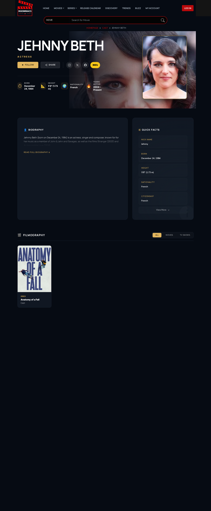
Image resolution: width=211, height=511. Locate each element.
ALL (157, 235)
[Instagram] (69, 65)
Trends (126, 8)
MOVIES (169, 235)
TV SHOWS (185, 235)
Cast (105, 27)
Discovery (111, 8)
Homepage (92, 27)
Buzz (138, 8)
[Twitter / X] (77, 65)
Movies (58, 8)
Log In (187, 8)
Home (46, 8)
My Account (153, 8)
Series (71, 8)
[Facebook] (85, 65)
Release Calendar (90, 8)
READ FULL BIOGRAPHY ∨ (37, 152)
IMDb (95, 65)
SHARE (52, 65)
